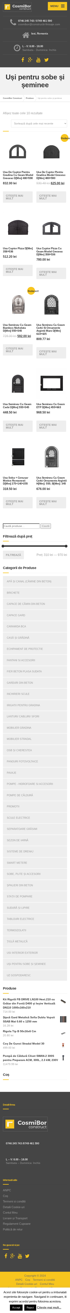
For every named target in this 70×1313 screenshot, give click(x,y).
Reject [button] (30, 1307)
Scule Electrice (18, 817)
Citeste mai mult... (49, 1307)
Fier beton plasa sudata (24, 671)
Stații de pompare (19, 896)
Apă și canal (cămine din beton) (29, 581)
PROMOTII (13, 806)
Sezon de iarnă (17, 840)
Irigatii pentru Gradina (23, 705)
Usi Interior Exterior (22, 952)
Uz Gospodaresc (19, 975)
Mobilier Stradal (19, 739)
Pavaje (11, 772)
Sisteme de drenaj (20, 851)
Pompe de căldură (20, 795)
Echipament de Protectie (25, 648)
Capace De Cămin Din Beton (26, 603)
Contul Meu (10, 1212)
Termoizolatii (16, 930)
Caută (45, 526)
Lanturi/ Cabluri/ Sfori (23, 716)
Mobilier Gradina (19, 727)
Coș (5, 1196)
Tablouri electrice (20, 919)
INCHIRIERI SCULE (18, 694)
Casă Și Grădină (18, 637)
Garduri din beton (20, 682)
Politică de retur (13, 1229)
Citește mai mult (14, 197)
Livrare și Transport (15, 1218)
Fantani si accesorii (21, 660)
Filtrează (13, 555)
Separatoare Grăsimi (22, 829)
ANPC (7, 1190)
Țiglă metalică (17, 941)
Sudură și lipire (18, 907)
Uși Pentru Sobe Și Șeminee (26, 964)
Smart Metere (17, 862)
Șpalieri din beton (20, 885)
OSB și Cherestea (19, 750)
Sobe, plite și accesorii (24, 874)
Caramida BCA (16, 626)
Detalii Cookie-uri (13, 1207)
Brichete (13, 592)
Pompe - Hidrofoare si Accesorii (30, 784)
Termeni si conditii (14, 1201)
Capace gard (16, 615)
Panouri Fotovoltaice (22, 761)
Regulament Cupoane (17, 1223)
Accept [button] (16, 1307)
